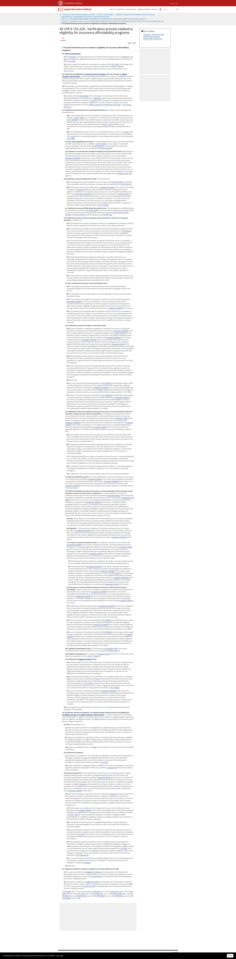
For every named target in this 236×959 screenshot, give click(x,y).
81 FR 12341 (81, 894)
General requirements (73, 54)
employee (87, 863)
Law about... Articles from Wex (153, 34)
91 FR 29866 (66, 898)
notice (101, 390)
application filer (123, 194)
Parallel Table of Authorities (152, 39)
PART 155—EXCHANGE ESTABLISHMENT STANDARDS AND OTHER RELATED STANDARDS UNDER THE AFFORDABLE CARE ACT (104, 19)
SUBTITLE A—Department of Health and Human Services (135, 15)
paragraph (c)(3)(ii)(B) (120, 331)
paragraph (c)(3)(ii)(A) (74, 301)
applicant (125, 57)
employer (82, 784)
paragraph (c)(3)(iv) (94, 479)
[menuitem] (112, 9)
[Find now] (177, 9)
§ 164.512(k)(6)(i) (82, 96)
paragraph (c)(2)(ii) (118, 344)
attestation (80, 190)
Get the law (120, 9)
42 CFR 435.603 (72, 120)
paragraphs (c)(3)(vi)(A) (83, 596)
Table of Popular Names (151, 37)
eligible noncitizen (85, 659)
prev (129, 43)
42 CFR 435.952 (126, 184)
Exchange (72, 57)
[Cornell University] (60, 3)
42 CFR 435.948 (105, 148)
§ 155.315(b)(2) (114, 688)
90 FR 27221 (119, 896)
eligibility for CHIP (92, 882)
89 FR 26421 (101, 896)
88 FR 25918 (82, 896)
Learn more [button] (59, 955)
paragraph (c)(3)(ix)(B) (108, 691)
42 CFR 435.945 (117, 182)
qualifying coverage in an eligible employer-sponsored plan (83, 715)
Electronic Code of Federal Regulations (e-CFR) (79, 15)
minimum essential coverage (95, 74)
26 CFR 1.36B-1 (79, 118)
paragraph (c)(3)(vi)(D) (106, 606)
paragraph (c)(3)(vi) (112, 584)
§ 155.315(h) (114, 64)
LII (60, 15)
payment (113, 794)
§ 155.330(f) (123, 848)
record (126, 132)
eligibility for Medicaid (93, 872)
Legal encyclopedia (144, 9)
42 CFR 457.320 (89, 886)
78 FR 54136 (114, 892)
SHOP (94, 747)
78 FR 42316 (96, 892)
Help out (154, 9)
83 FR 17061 (99, 894)
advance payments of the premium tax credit (104, 105)
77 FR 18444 (67, 892)
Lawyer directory (131, 9)
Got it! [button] (230, 955)
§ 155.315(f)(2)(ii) (106, 383)
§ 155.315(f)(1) (88, 683)
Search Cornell (174, 3)
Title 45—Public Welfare (105, 15)
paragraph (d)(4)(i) (104, 777)
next (134, 43)
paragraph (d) (112, 768)
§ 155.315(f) (104, 762)
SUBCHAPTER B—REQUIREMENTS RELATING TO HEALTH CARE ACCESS (85, 17)
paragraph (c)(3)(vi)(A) (72, 158)
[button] (177, 9)
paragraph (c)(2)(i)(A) (107, 187)
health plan (98, 98)
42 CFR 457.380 (107, 215)
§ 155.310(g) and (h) (81, 855)
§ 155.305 (81, 834)
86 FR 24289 (117, 894)
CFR (63, 38)
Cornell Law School (72, 3)
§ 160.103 (93, 100)
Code (73, 136)
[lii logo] (78, 9)
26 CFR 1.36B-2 (119, 333)
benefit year (127, 231)
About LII (112, 9)
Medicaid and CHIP (125, 174)
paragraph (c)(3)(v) (121, 418)
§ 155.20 (96, 679)
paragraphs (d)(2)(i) (75, 791)
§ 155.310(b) (71, 61)
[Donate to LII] (160, 9)
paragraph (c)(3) (111, 649)
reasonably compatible (83, 194)
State (66, 91)
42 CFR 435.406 (96, 876)
